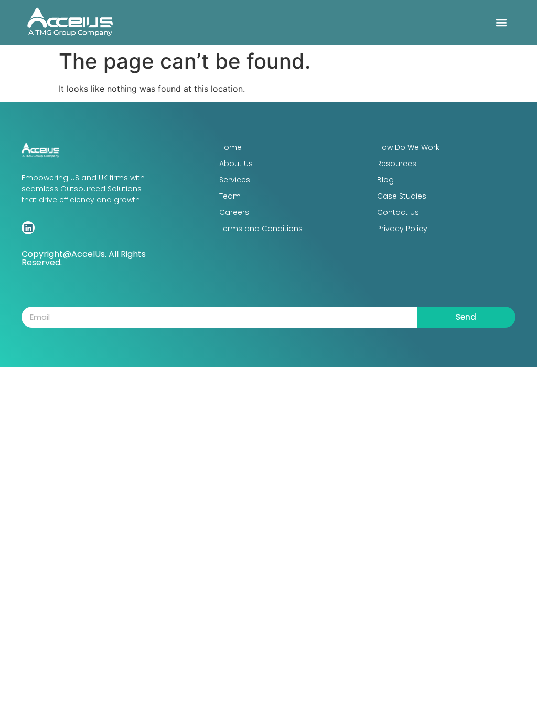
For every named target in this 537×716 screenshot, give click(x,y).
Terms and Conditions (261, 228)
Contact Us (398, 212)
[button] (501, 22)
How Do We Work (408, 147)
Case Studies (401, 196)
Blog (385, 180)
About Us (236, 163)
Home (230, 147)
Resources (396, 163)
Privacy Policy (402, 228)
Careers (234, 212)
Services (234, 180)
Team (230, 196)
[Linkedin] (28, 227)
